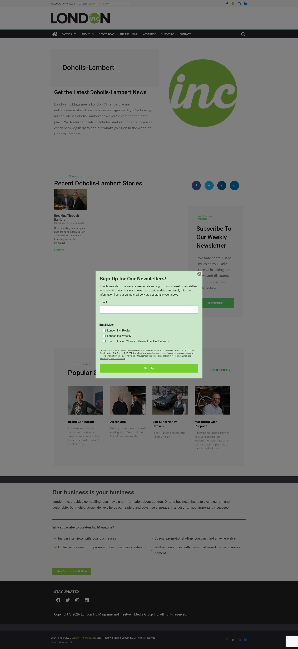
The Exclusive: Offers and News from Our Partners (138, 341)
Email (103, 302)
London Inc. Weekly (119, 336)
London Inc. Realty (118, 330)
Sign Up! (149, 368)
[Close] (199, 274)
